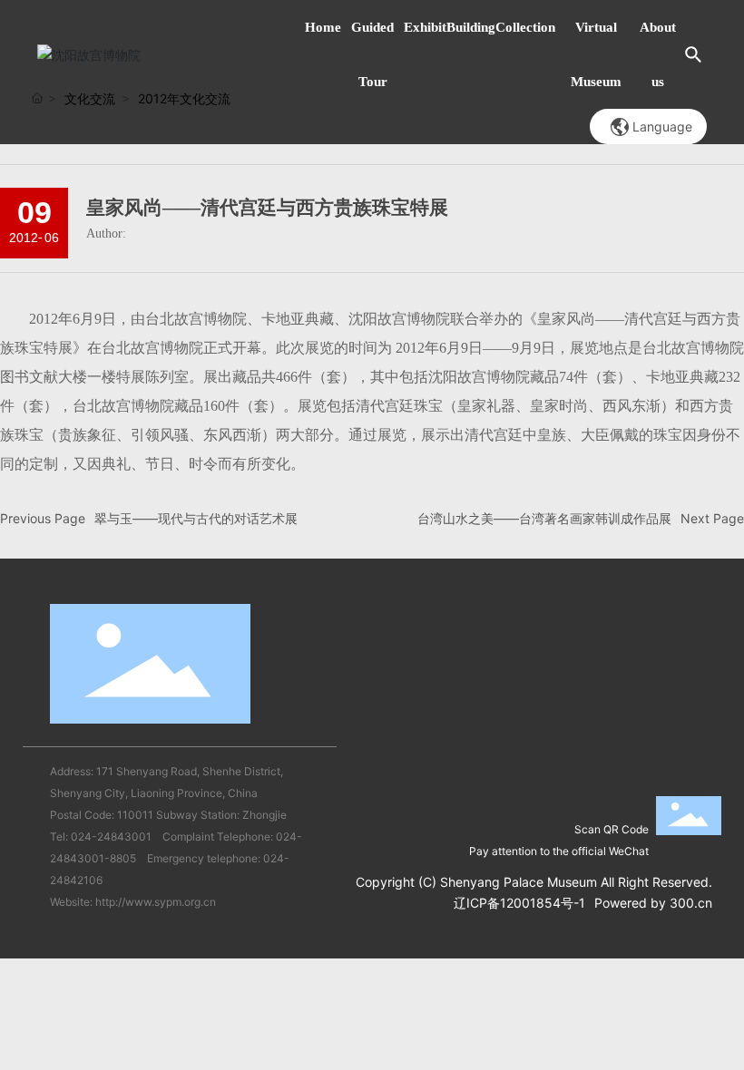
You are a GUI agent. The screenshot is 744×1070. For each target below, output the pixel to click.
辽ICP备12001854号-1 (519, 902)
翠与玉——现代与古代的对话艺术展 (196, 518)
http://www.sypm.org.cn (155, 902)
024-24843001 (111, 836)
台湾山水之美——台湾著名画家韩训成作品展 (544, 518)
